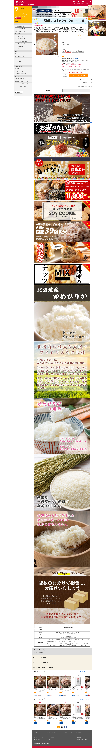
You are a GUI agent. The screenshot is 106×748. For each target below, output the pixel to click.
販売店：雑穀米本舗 (84, 37)
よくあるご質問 (18, 61)
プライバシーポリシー (19, 71)
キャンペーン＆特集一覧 (20, 28)
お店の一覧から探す (19, 36)
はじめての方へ (18, 64)
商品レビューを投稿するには (84, 86)
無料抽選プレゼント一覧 (20, 31)
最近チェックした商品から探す (21, 41)
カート (48, 734)
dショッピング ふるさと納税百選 (21, 81)
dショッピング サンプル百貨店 (21, 78)
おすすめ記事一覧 (51, 732)
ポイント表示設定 (51, 737)
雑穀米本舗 (40, 652)
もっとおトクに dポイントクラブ (21, 83)
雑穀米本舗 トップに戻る (85, 79)
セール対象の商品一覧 (19, 26)
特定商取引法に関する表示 (20, 73)
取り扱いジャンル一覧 (38, 737)
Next (89, 681)
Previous (35, 681)
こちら (48, 743)
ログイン (19, 92)
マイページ (49, 735)
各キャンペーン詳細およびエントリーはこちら (71, 66)
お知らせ (16, 58)
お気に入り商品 (37, 734)
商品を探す (36, 732)
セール (35, 652)
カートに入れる (79, 75)
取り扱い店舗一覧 (37, 739)
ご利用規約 (17, 68)
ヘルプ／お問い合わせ (19, 56)
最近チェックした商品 (38, 735)
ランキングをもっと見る (85, 671)
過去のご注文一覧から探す (20, 43)
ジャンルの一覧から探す (20, 38)
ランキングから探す (19, 46)
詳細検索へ (17, 21)
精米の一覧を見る (86, 82)
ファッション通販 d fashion (20, 86)
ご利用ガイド (17, 53)
